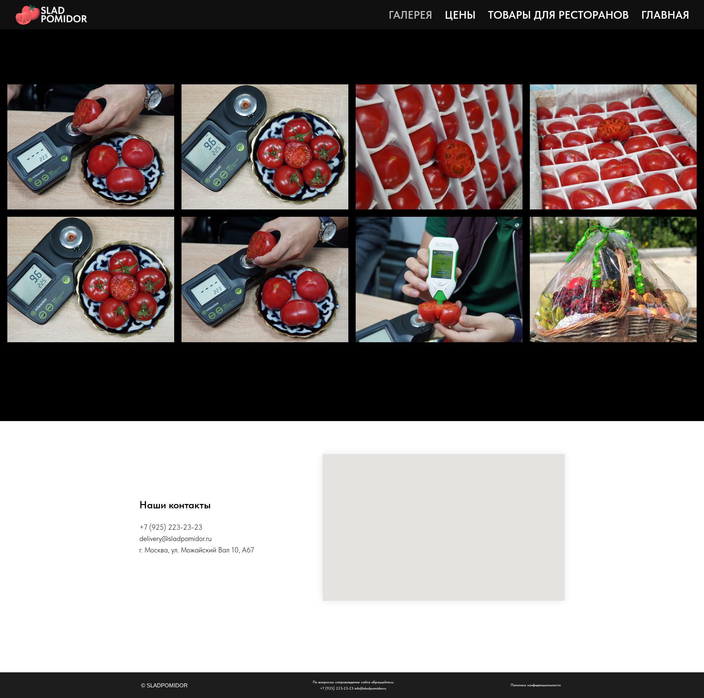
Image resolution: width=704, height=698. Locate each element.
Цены (460, 14)
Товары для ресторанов (558, 14)
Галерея (410, 14)
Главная (665, 14)
